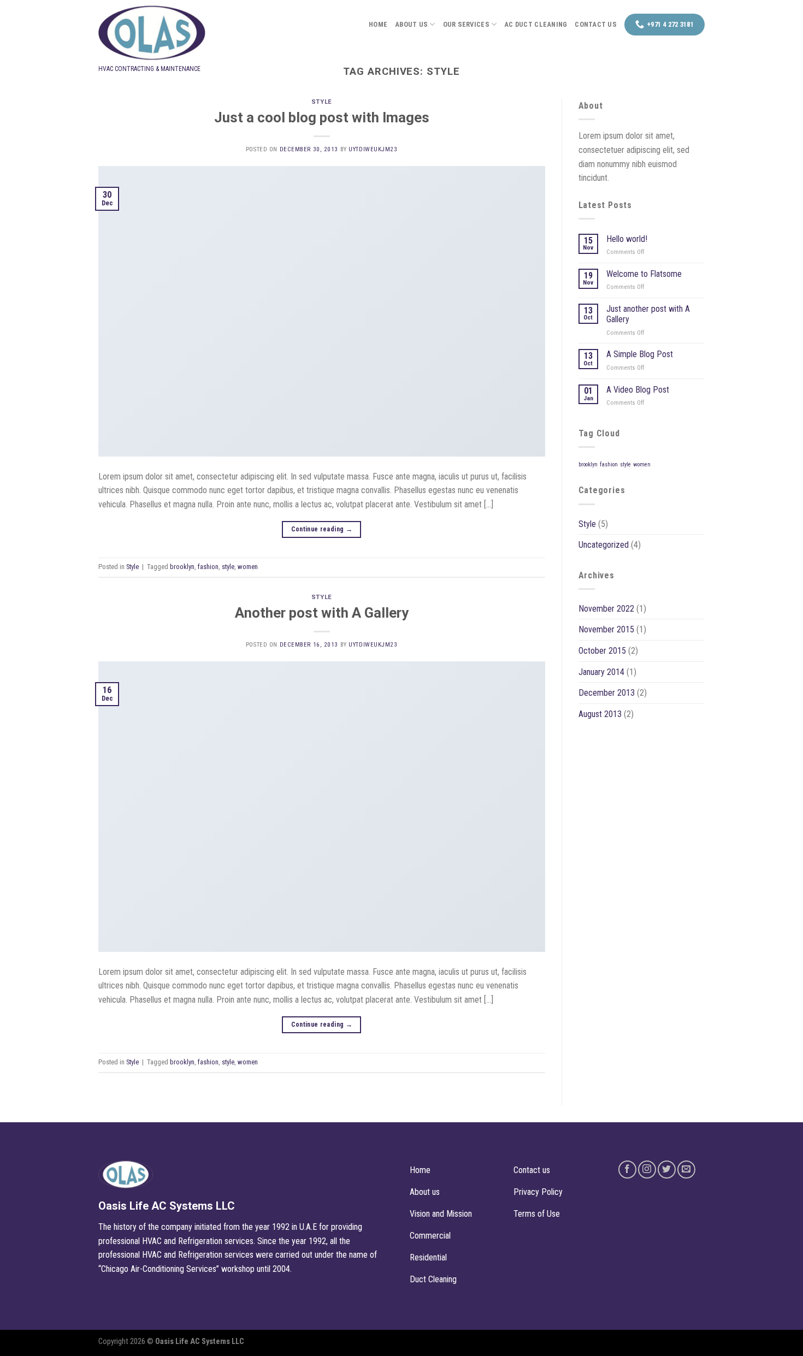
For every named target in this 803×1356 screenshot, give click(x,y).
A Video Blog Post (637, 389)
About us (411, 24)
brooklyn (182, 566)
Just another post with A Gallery (648, 314)
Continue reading (322, 529)
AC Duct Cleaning (535, 24)
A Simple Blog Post (639, 354)
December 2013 (606, 693)
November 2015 (606, 629)
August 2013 (600, 714)
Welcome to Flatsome (644, 274)
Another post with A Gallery (322, 613)
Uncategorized (603, 545)
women (248, 566)
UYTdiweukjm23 (373, 149)
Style (321, 101)
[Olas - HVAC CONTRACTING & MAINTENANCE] (180, 32)
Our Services (466, 24)
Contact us (596, 24)
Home (378, 24)
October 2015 (602, 651)
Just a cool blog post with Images (321, 117)
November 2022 (606, 608)
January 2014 (601, 672)
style (228, 566)
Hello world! (626, 239)
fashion (208, 566)
